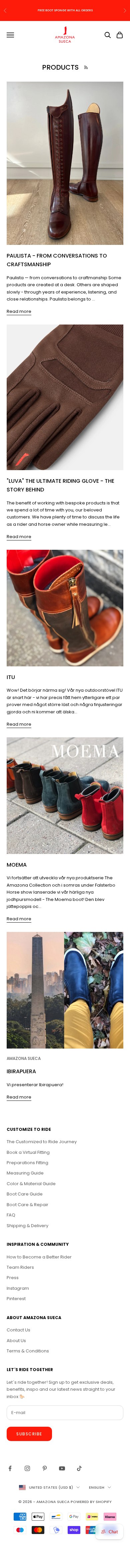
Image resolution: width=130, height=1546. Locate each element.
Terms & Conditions (28, 1351)
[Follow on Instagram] (27, 1468)
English (96, 1487)
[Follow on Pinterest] (44, 1468)
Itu (11, 677)
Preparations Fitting (27, 1163)
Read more (19, 311)
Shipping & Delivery (27, 1225)
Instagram (18, 1288)
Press (13, 1277)
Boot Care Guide (25, 1194)
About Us (16, 1340)
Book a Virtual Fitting (28, 1152)
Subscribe (29, 1434)
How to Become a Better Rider (39, 1257)
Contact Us (18, 1330)
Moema (17, 865)
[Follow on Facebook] (10, 1468)
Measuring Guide (25, 1173)
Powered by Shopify (91, 1501)
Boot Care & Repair (27, 1204)
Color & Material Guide (31, 1183)
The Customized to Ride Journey (42, 1142)
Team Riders (20, 1267)
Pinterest (16, 1298)
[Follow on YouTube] (62, 1468)
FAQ (11, 1215)
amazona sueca (24, 1058)
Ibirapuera (21, 1071)
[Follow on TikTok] (79, 1468)
